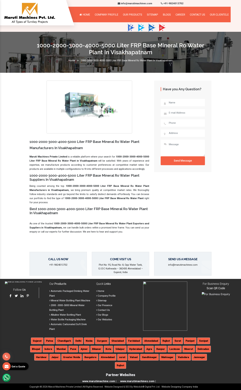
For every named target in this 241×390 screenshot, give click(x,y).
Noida (89, 340)
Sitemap (152, 14)
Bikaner (96, 349)
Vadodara (183, 357)
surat (122, 357)
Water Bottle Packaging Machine (68, 319)
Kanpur (160, 349)
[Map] (165, 305)
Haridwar (41, 357)
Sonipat (203, 340)
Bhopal (36, 349)
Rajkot (166, 340)
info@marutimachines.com (136, 3)
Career (180, 14)
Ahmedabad (151, 340)
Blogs (167, 14)
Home (86, 14)
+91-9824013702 (173, 3)
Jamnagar (199, 357)
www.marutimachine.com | (99, 381)
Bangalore (90, 357)
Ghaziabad (117, 340)
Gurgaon (102, 340)
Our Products (132, 14)
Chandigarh (64, 340)
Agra (149, 349)
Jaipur (55, 357)
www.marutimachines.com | (138, 381)
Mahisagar (167, 357)
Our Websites (104, 319)
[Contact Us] (6, 354)
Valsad (134, 357)
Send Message (183, 160)
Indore (48, 349)
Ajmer (84, 349)
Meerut (188, 349)
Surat (177, 340)
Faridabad (134, 340)
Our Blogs (102, 314)
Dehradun (203, 349)
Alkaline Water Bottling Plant (65, 314)
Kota (108, 349)
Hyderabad (135, 349)
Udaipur (120, 349)
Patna (49, 340)
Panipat (190, 340)
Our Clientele (219, 14)
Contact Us (197, 14)
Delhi (78, 340)
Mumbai (61, 349)
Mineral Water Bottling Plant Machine (70, 300)
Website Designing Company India (179, 386)
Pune (73, 349)
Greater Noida (71, 357)
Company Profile (106, 14)
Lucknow (174, 349)
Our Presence (104, 305)
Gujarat (37, 340)
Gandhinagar (149, 357)
